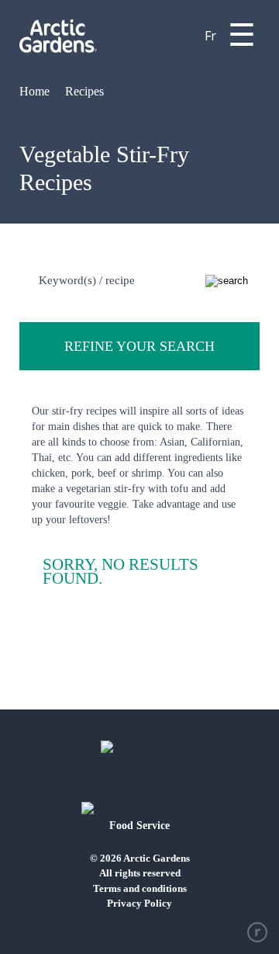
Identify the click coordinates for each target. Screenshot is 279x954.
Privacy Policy (139, 903)
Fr (210, 35)
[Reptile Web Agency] (257, 932)
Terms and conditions (140, 888)
